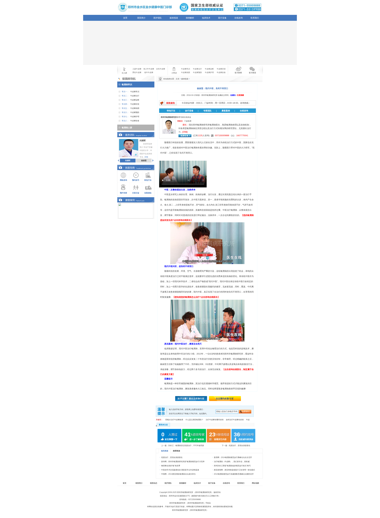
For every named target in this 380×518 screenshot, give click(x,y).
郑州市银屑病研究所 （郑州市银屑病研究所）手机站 (190, 503)
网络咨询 (123, 180)
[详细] (185, 132)
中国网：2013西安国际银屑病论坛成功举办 (178, 474)
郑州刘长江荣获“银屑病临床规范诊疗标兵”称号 (232, 466)
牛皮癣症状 (221, 69)
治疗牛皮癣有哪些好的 (215, 420)
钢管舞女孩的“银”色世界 (170, 466)
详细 (146, 157)
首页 (125, 18)
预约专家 (123, 193)
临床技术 (206, 18)
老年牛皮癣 (148, 72)
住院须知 (147, 193)
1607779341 (242, 135)
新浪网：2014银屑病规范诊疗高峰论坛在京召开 (233, 457)
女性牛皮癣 (160, 69)
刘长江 (180, 121)
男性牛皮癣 (136, 72)
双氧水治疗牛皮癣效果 (174, 420)
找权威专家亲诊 (246, 439)
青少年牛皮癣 (148, 69)
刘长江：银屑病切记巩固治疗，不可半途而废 (186, 445)
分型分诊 (135, 193)
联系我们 (255, 18)
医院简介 (141, 18)
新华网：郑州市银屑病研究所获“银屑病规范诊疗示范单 (183, 462)
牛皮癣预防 (197, 72)
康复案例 (226, 110)
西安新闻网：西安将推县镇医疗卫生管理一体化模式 (234, 470)
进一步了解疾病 (196, 439)
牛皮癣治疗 (197, 69)
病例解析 (190, 18)
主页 (177, 79)
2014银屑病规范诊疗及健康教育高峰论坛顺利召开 (234, 474)
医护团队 (157, 18)
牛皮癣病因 (185, 72)
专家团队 (207, 110)
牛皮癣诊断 (209, 69)
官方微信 (252, 72)
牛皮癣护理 (209, 72)
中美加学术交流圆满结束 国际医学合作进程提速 (180, 470)
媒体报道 (174, 18)
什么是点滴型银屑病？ (194, 420)
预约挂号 (135, 180)
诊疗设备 (189, 110)
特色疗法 (147, 180)
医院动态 (153, 483)
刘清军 (127, 160)
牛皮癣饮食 (221, 72)
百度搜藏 (240, 95)
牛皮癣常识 (185, 69)
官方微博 (236, 72)
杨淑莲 (144, 160)
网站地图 (255, 483)
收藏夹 (233, 95)
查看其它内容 (220, 439)
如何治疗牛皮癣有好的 (235, 420)
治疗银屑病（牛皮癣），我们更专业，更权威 (232, 462)
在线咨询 (238, 18)
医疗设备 (222, 18)
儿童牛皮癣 (136, 69)
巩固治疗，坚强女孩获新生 (239, 445)
